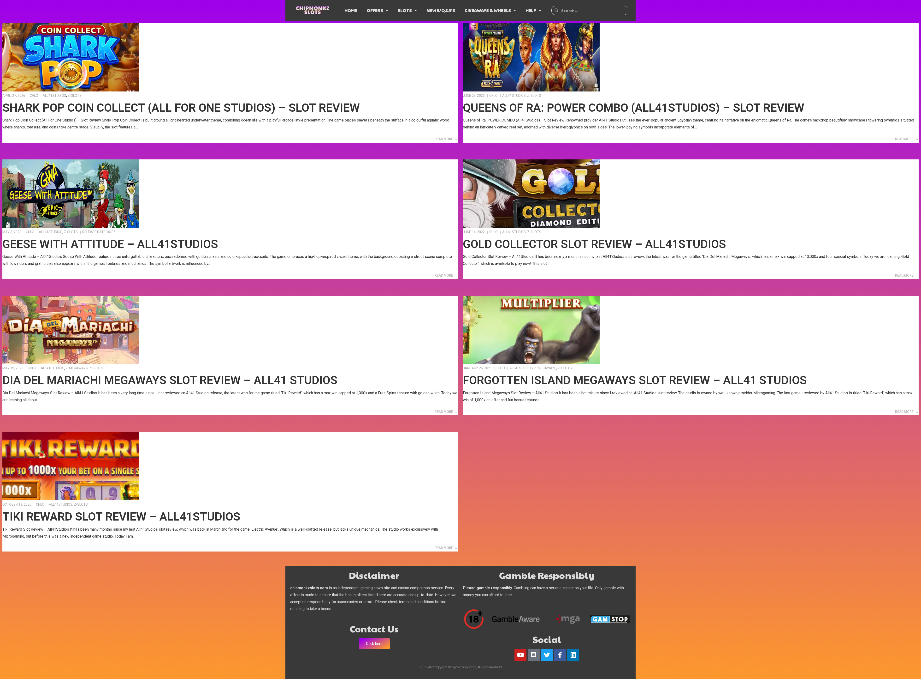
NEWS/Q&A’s (440, 10)
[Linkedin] (573, 655)
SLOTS (405, 10)
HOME (350, 10)
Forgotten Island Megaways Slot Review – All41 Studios (635, 380)
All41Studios (54, 95)
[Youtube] (520, 655)
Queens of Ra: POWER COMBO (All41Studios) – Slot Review (633, 108)
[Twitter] (547, 655)
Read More (444, 139)
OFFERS (375, 10)
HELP (530, 10)
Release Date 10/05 (98, 232)
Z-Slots (75, 95)
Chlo (34, 95)
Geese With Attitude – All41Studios (110, 244)
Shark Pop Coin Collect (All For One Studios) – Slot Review (181, 108)
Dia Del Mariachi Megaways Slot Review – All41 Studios (169, 380)
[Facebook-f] (560, 655)
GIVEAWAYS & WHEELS (488, 10)
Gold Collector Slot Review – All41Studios (594, 244)
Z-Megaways (77, 368)
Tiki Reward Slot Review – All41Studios (121, 516)
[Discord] (534, 655)
